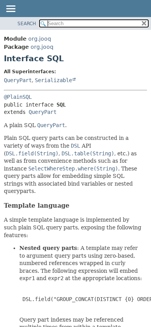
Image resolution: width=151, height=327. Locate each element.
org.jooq (39, 39)
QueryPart (18, 80)
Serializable (53, 80)
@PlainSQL (18, 97)
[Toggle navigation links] (10, 9)
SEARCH (26, 23)
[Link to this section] (74, 205)
